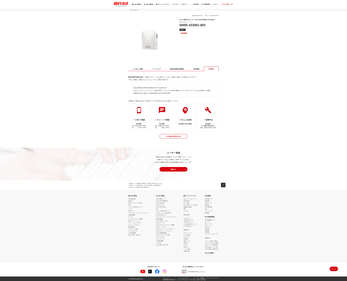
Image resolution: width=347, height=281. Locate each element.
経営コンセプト (209, 203)
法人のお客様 (209, 253)
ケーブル (130, 217)
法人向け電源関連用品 (161, 233)
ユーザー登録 (187, 249)
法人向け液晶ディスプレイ (162, 221)
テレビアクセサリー (133, 231)
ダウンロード (187, 237)
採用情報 (207, 213)
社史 (206, 209)
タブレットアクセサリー (134, 225)
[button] (173, 136)
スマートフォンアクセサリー (135, 223)
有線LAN (130, 201)
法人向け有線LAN (160, 203)
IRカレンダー (208, 226)
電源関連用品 (131, 227)
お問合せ (186, 243)
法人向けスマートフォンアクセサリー (165, 229)
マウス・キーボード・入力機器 (135, 219)
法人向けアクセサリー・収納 (163, 235)
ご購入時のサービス (188, 220)
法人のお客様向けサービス (190, 224)
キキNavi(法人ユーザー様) (211, 247)
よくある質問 (187, 235)
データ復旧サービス (188, 226)
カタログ (186, 245)
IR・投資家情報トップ (210, 220)
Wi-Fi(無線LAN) (132, 199)
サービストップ (187, 218)
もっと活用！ (186, 203)
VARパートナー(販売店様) (211, 245)
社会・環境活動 (208, 207)
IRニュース (207, 222)
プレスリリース (209, 211)
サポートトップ (187, 233)
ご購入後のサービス (188, 222)
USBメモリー (131, 211)
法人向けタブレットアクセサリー (164, 231)
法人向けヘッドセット (161, 227)
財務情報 (207, 230)
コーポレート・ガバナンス (211, 234)
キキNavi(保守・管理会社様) (211, 249)
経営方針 (207, 228)
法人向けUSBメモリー (161, 215)
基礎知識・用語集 (188, 207)
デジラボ (186, 211)
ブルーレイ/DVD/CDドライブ (135, 207)
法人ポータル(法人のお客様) (212, 243)
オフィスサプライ (160, 239)
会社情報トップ (209, 199)
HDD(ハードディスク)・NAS (135, 203)
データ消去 (158, 243)
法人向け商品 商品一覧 (162, 245)
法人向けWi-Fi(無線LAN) (162, 201)
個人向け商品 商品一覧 (134, 235)
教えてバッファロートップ (190, 199)
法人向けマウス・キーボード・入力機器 (165, 225)
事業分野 (207, 205)
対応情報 (186, 239)
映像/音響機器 (131, 215)
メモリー (130, 209)
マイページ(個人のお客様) (211, 241)
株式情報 (207, 232)
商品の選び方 (187, 201)
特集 (185, 209)
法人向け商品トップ (161, 199)
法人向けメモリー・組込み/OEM (163, 213)
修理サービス (187, 241)
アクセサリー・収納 (133, 229)
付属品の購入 (187, 251)
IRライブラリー (209, 224)
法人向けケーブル (160, 223)
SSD (129, 205)
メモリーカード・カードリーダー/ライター (138, 213)
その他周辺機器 (132, 233)
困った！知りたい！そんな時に (191, 205)
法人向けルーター (160, 205)
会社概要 (207, 201)
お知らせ (186, 247)
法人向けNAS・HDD (161, 207)
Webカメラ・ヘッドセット (134, 221)
